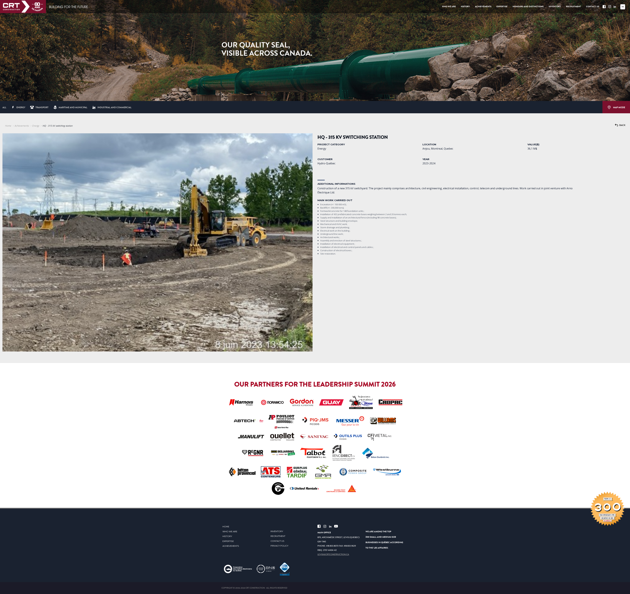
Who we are (229, 531)
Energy (20, 107)
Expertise (228, 541)
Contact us (277, 541)
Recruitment (278, 536)
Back (622, 125)
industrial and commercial (114, 107)
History (227, 536)
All (4, 107)
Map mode (619, 107)
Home (8, 125)
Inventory (277, 531)
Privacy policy (279, 546)
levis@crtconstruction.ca (333, 554)
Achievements (21, 125)
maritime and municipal (73, 107)
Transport (41, 107)
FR (623, 7)
